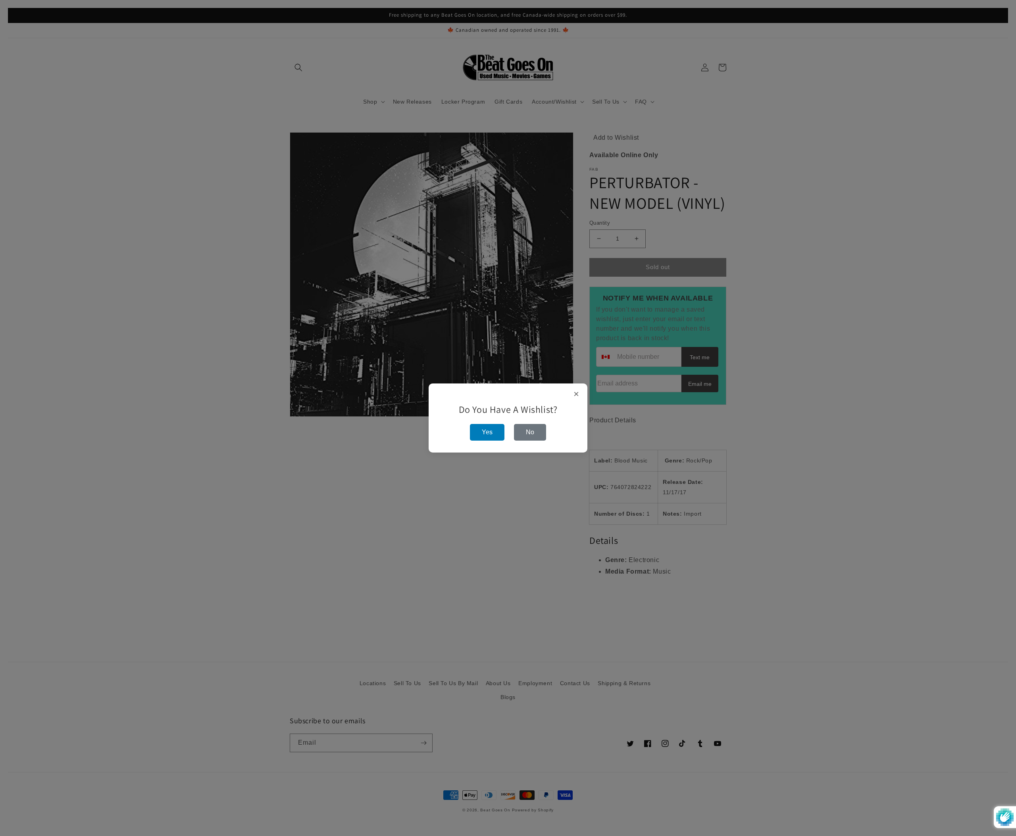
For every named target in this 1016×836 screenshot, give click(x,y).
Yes (487, 432)
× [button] (576, 394)
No (530, 432)
